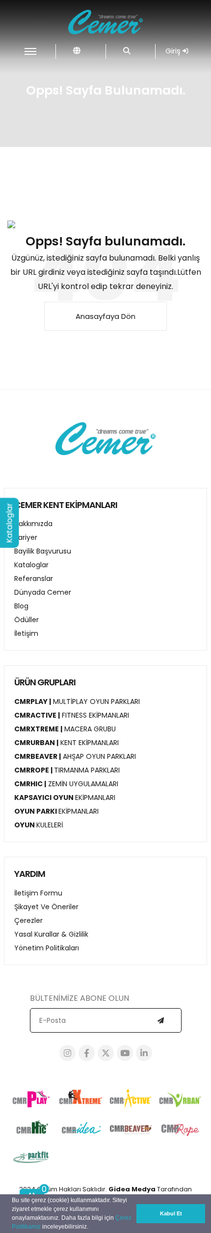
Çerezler (28, 920)
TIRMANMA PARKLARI (67, 770)
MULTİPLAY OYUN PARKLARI (77, 701)
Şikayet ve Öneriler (46, 907)
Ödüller (26, 620)
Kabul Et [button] (171, 1213)
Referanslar (33, 578)
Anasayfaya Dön (105, 316)
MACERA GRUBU (65, 729)
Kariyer (25, 537)
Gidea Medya (132, 1189)
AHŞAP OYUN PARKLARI (75, 756)
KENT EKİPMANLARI (66, 743)
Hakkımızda (33, 524)
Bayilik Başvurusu (42, 551)
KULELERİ (38, 825)
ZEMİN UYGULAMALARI (66, 784)
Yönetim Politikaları (46, 948)
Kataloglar (31, 565)
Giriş (174, 51)
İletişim (26, 633)
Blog (21, 606)
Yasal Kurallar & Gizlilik (51, 934)
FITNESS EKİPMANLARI (71, 715)
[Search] (127, 50)
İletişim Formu (38, 893)
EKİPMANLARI (64, 797)
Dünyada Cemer (42, 592)
